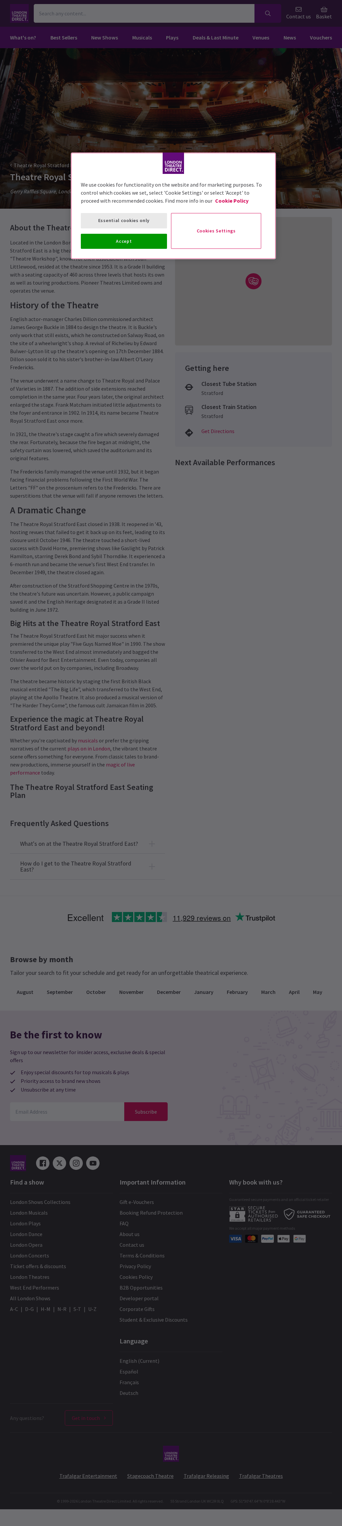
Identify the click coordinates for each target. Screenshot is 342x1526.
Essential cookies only (124, 220)
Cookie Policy (231, 200)
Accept (124, 241)
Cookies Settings (216, 231)
